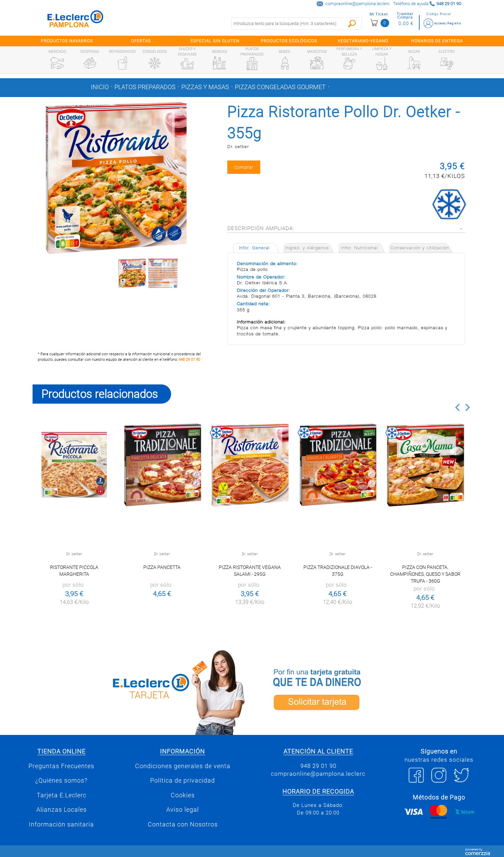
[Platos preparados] (252, 63)
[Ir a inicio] (75, 20)
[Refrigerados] (122, 63)
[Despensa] (89, 63)
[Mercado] (57, 63)
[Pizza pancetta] (162, 465)
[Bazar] (414, 63)
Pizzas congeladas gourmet (280, 87)
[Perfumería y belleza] (349, 63)
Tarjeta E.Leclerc (61, 795)
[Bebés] (284, 63)
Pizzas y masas (205, 87)
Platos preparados (145, 87)
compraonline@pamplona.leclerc (357, 3)
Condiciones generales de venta (182, 766)
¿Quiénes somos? (61, 780)
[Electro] (446, 63)
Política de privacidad (182, 780)
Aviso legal (182, 809)
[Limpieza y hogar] (381, 63)
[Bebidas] (219, 63)
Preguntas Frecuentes (61, 766)
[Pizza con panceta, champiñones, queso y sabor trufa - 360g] (425, 465)
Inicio (100, 87)
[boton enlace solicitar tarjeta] (363, 691)
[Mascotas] (316, 63)
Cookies (183, 795)
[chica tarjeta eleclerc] (140, 691)
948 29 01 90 (189, 359)
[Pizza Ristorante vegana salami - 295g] (249, 465)
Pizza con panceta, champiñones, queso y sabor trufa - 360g (425, 574)
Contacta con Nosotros (183, 824)
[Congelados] (154, 63)
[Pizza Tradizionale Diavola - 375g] (337, 465)
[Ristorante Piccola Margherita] (74, 465)
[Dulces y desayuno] (187, 63)
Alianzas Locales (61, 809)
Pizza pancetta (162, 567)
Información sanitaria (61, 824)
